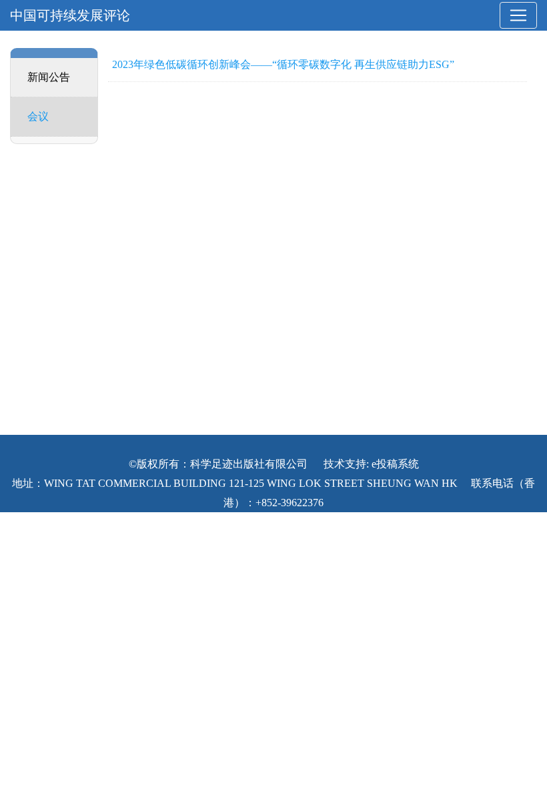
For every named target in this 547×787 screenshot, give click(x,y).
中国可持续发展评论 (70, 15)
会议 (38, 116)
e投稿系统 (395, 464)
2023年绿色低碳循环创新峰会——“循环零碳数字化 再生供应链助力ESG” (283, 64)
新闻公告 (48, 77)
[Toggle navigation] (518, 15)
